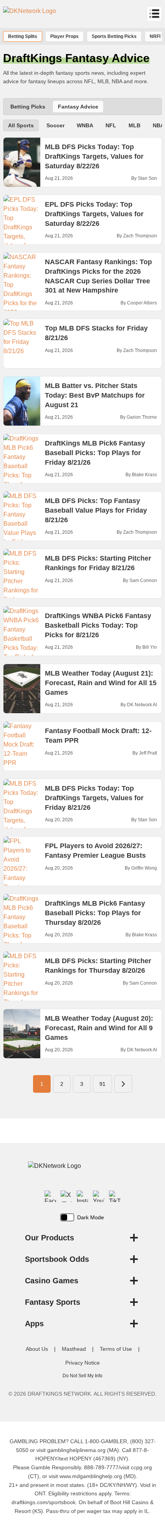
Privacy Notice (82, 1363)
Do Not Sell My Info (82, 1375)
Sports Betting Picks (114, 36)
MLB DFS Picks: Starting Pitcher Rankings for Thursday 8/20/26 (98, 965)
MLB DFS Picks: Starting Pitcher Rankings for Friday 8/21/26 (98, 563)
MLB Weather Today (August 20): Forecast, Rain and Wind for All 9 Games (99, 1028)
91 (102, 1084)
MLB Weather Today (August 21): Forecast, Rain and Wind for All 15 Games (101, 682)
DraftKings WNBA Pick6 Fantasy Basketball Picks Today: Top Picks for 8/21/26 (98, 625)
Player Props (64, 36)
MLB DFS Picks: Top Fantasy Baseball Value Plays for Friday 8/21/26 (96, 510)
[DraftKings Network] (82, 1172)
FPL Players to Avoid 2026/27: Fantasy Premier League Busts (95, 850)
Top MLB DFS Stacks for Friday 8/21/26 (96, 333)
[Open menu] (154, 13)
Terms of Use (116, 1349)
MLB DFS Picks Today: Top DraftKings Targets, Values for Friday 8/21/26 (94, 797)
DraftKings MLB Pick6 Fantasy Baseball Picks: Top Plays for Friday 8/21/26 (95, 452)
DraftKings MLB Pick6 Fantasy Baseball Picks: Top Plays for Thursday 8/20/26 (95, 913)
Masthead (74, 1349)
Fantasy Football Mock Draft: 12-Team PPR (98, 735)
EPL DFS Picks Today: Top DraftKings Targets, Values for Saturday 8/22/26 (94, 214)
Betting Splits (22, 36)
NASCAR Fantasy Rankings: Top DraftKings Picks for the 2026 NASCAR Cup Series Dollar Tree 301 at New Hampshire (98, 276)
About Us (37, 1349)
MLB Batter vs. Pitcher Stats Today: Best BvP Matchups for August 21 (95, 395)
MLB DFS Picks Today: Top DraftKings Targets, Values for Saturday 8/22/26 (94, 156)
